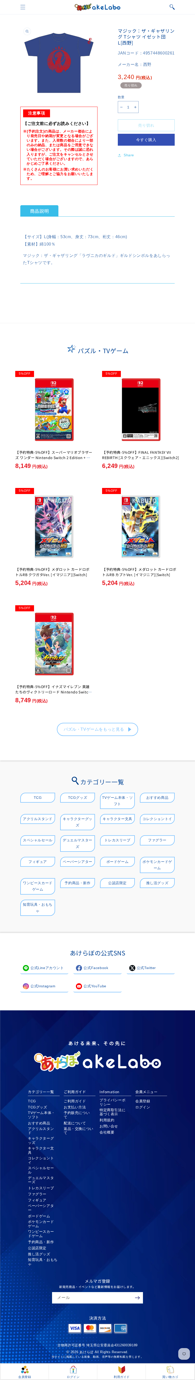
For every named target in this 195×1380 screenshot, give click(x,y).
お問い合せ (109, 1126)
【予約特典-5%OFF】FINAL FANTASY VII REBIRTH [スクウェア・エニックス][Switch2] (140, 455)
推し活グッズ (157, 883)
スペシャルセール (38, 840)
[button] (22, 7)
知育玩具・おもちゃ (38, 907)
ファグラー (157, 840)
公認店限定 (117, 883)
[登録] (137, 1298)
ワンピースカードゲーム (38, 886)
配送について (75, 1123)
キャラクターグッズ (77, 822)
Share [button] (129, 155)
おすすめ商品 (157, 798)
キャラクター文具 (117, 819)
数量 (121, 97)
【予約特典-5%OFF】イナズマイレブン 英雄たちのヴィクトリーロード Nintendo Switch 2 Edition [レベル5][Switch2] (53, 692)
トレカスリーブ (117, 840)
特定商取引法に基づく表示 (112, 1112)
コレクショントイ (157, 819)
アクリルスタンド (38, 819)
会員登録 (142, 1101)
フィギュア (37, 862)
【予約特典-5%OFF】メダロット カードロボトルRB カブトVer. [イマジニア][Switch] (139, 572)
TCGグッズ (77, 798)
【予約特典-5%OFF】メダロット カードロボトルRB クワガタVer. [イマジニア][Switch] (52, 572)
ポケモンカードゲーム (157, 865)
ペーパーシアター (77, 862)
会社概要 (107, 1132)
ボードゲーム (117, 862)
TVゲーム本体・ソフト (117, 801)
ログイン (142, 1107)
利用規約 (107, 1120)
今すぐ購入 (146, 140)
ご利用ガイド (75, 1101)
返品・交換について (78, 1131)
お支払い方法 (75, 1107)
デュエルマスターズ (77, 843)
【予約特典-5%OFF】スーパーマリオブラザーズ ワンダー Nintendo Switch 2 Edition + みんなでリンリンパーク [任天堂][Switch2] (53, 457)
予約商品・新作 (77, 883)
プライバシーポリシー (112, 1102)
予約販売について (77, 1115)
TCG (38, 798)
